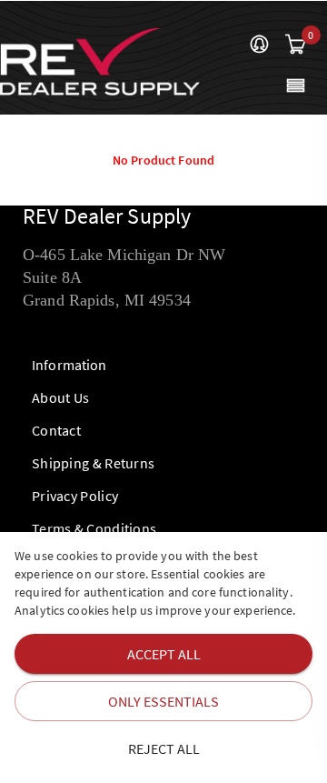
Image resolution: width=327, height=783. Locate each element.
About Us (60, 397)
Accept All (164, 654)
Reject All (164, 748)
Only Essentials (163, 701)
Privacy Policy (75, 496)
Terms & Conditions (94, 528)
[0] (295, 45)
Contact (56, 430)
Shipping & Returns (93, 463)
